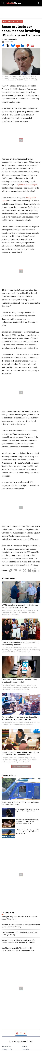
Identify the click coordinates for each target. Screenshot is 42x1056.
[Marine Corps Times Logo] (14, 3)
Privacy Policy (7, 1049)
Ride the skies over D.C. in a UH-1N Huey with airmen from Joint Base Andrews (20, 803)
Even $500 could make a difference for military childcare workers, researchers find (20, 753)
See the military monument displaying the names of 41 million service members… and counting (26, 821)
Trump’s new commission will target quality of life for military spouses (20, 643)
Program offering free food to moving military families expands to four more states (20, 718)
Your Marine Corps (12, 21)
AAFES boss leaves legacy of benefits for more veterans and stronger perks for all (20, 606)
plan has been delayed (27, 184)
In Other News (8, 578)
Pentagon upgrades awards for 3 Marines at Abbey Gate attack (19, 917)
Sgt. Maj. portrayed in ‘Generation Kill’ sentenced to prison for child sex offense (18, 949)
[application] (21, 789)
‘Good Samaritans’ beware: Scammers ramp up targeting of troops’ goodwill (21, 680)
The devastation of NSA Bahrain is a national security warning (20, 933)
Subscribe (25, 1049)
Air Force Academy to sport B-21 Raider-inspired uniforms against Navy (27, 810)
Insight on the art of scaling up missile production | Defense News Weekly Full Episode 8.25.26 (27, 831)
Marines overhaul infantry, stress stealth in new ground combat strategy (21, 925)
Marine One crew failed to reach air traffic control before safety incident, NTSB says (18, 941)
